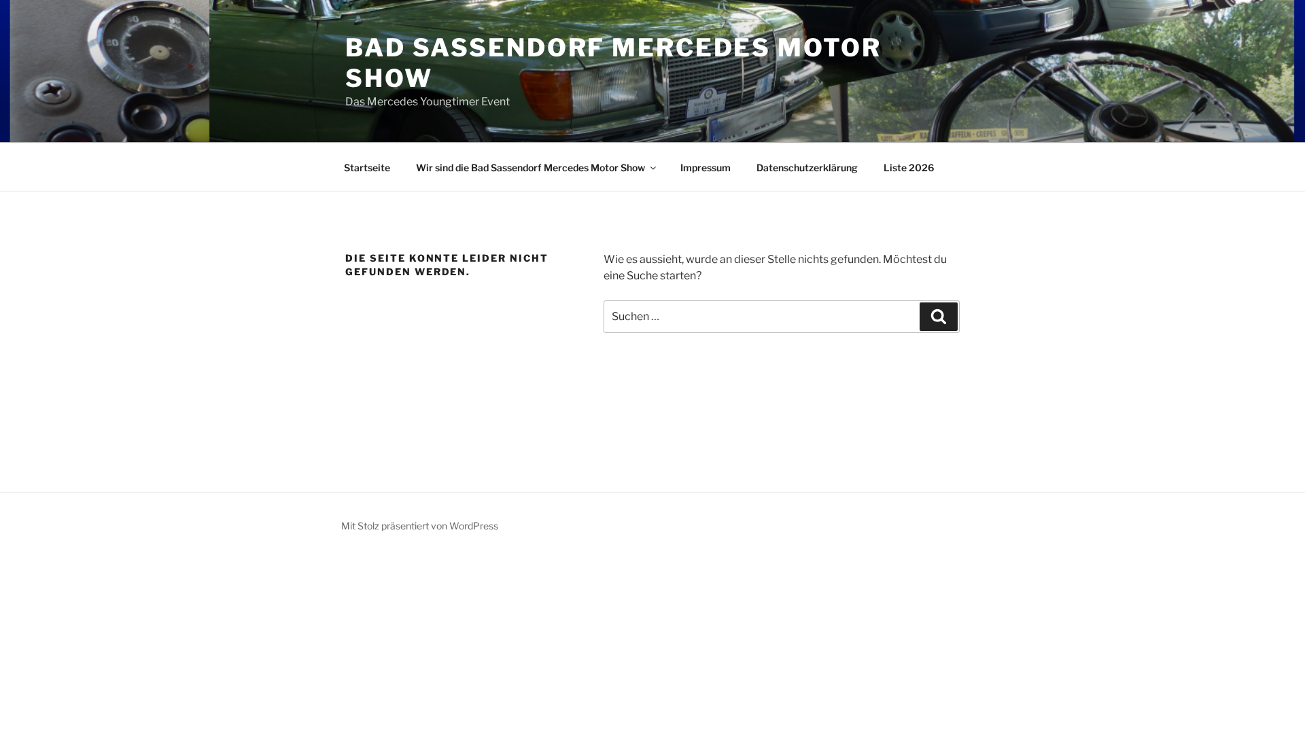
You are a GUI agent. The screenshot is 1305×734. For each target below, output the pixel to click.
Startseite (367, 167)
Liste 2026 (909, 167)
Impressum (705, 167)
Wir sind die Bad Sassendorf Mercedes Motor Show (530, 167)
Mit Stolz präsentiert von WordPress (419, 525)
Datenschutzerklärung (807, 167)
